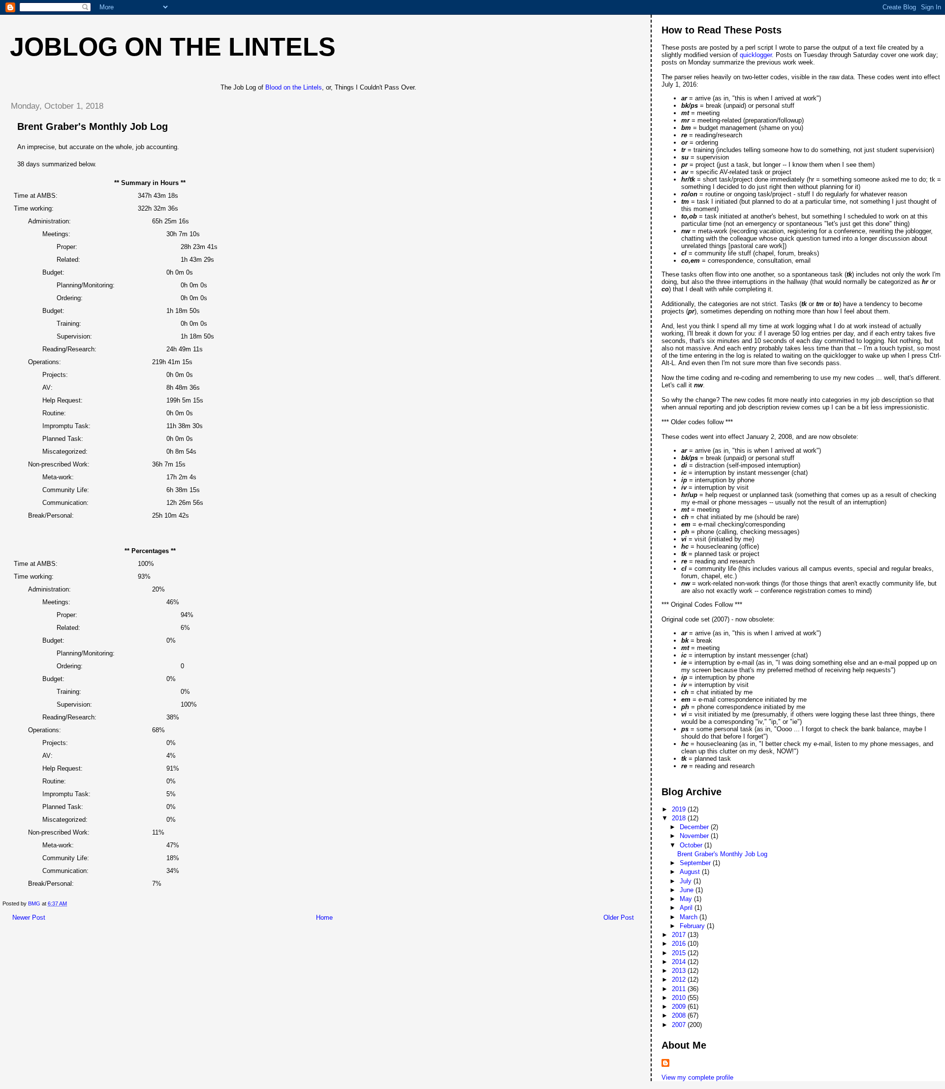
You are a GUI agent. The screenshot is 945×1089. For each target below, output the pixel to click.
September (696, 863)
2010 (680, 997)
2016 (680, 943)
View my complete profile (697, 1077)
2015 (680, 953)
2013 (680, 970)
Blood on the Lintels (293, 87)
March (689, 917)
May (687, 898)
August (691, 871)
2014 (680, 961)
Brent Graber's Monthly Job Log (722, 854)
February (693, 926)
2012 (680, 979)
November (695, 836)
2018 (680, 818)
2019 (680, 809)
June (687, 890)
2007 (680, 1024)
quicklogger (756, 55)
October (692, 845)
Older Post (618, 917)
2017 (680, 934)
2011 (680, 989)
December (695, 827)
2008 (680, 1015)
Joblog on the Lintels (173, 46)
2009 (680, 1006)
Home (324, 917)
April (687, 907)
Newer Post (28, 917)
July (686, 881)
